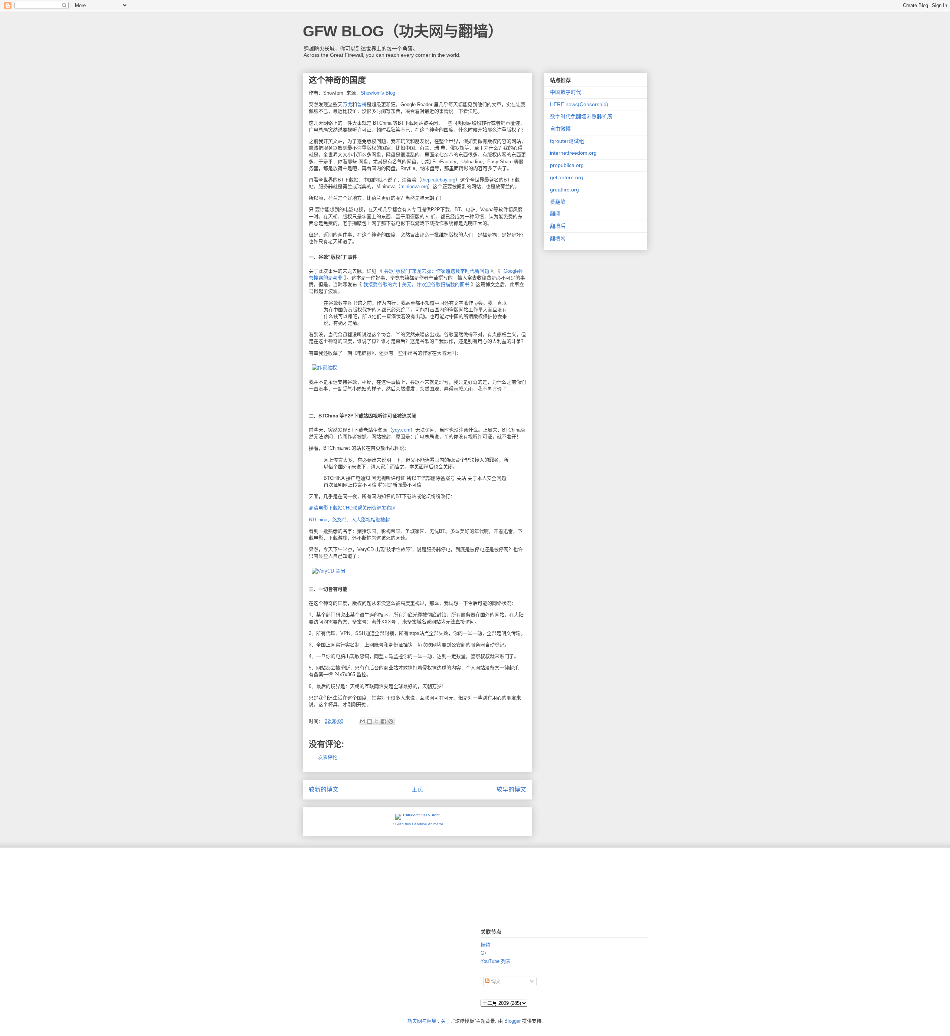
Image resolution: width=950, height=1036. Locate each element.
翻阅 (555, 214)
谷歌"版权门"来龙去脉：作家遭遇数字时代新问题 (436, 271)
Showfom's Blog (378, 93)
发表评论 (327, 757)
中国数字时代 (565, 92)
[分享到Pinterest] (390, 721)
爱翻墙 (558, 202)
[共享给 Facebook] (383, 721)
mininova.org (414, 186)
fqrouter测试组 (567, 141)
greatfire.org (564, 190)
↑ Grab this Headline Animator (417, 824)
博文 (495, 981)
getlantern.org (566, 177)
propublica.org (567, 165)
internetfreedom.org (573, 153)
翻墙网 (558, 238)
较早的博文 (511, 789)
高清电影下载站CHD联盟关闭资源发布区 (352, 508)
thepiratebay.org (438, 180)
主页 (417, 789)
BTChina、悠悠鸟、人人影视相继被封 (349, 519)
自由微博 (560, 129)
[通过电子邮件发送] (362, 721)
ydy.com (401, 430)
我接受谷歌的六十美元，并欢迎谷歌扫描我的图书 (416, 284)
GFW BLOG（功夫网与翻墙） (403, 31)
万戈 (347, 104)
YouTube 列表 (496, 961)
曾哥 (362, 104)
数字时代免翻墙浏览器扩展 (581, 116)
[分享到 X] (376, 721)
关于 (446, 1021)
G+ (484, 953)
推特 (485, 945)
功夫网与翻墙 (421, 1021)
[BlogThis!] (369, 721)
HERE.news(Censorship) (579, 104)
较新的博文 (323, 789)
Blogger (512, 1021)
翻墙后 (558, 226)
